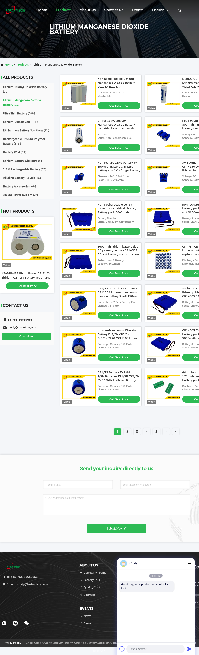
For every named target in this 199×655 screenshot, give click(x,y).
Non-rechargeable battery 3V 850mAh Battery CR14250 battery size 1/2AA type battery (119, 166)
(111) (20, 122)
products (22, 64)
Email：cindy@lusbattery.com (27, 584)
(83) (24, 169)
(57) (20, 195)
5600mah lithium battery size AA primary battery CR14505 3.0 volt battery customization (118, 250)
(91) (26, 130)
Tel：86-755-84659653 (22, 577)
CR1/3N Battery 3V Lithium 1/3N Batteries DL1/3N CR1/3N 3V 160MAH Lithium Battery (118, 376)
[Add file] (122, 649)
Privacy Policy (12, 643)
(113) (24, 141)
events (137, 10)
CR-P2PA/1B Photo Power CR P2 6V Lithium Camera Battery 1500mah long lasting (26, 278)
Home (42, 10)
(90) (25, 89)
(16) (22, 178)
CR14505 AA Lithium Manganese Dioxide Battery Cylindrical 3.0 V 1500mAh (116, 124)
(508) (19, 113)
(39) (14, 152)
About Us (88, 10)
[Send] (189, 649)
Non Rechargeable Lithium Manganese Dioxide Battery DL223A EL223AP (116, 82)
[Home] (15, 9)
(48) (19, 186)
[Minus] (189, 563)
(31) (23, 160)
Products (63, 10)
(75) (22, 102)
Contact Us (113, 10)
